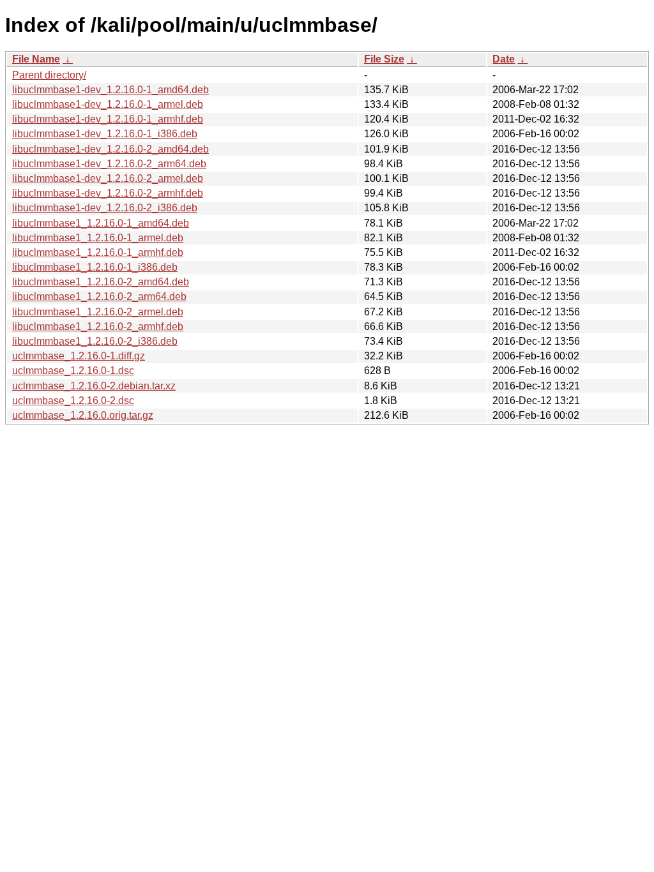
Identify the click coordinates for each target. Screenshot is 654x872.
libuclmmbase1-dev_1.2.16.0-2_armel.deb (107, 178)
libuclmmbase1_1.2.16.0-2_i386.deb (95, 341)
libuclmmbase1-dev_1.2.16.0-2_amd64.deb (110, 149)
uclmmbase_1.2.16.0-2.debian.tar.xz (94, 385)
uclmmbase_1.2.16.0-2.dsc (73, 400)
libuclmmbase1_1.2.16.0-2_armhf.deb (97, 326)
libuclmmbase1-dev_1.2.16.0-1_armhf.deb (107, 119)
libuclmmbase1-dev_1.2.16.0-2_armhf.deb (107, 193)
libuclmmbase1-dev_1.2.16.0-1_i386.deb (104, 133)
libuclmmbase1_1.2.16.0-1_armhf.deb (97, 252)
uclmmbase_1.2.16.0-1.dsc (73, 370)
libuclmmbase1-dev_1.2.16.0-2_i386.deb (104, 207)
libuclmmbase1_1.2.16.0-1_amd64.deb (100, 223)
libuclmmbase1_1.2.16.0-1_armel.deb (97, 237)
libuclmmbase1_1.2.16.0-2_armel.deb (97, 311)
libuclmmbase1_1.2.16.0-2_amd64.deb (100, 281)
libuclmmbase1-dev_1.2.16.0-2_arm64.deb (109, 163)
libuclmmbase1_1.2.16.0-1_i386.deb (95, 267)
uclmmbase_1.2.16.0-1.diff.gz (78, 355)
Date (503, 59)
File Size (384, 59)
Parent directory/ (49, 75)
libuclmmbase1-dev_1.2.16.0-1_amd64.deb (110, 89)
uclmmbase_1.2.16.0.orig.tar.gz (82, 415)
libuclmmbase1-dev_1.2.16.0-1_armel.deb (107, 104)
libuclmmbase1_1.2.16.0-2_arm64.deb (99, 296)
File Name (36, 59)
